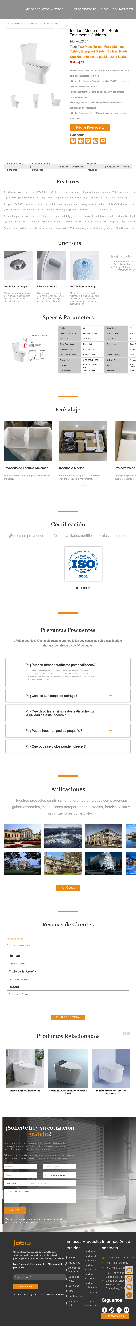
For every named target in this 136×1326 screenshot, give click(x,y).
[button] (81, 485)
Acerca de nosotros (74, 1269)
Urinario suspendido (91, 1303)
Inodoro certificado (91, 1285)
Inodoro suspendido (91, 1267)
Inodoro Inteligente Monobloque (25, 1090)
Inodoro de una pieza (91, 1258)
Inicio (71, 1257)
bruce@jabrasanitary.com (121, 1257)
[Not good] (11, 939)
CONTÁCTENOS (123, 9)
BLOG (104, 9)
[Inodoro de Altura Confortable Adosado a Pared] (67, 1068)
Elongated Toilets (93, 51)
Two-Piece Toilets (90, 47)
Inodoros (90, 1251)
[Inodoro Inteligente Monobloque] (25, 1068)
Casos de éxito (74, 1278)
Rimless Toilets (117, 51)
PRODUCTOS (41, 9)
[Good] (18, 939)
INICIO (29, 9)
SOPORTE (89, 9)
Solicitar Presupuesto (89, 127)
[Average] (15, 939)
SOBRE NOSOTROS (61, 18)
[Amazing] (21, 939)
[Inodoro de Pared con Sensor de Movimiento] (111, 1068)
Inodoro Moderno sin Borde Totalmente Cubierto (35, 23)
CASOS (78, 9)
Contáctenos (75, 1296)
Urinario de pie (91, 1294)
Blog (71, 1291)
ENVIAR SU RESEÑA (68, 1017)
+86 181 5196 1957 (117, 1262)
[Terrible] (8, 939)
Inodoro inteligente (91, 1276)
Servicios (73, 1285)
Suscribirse (26, 1286)
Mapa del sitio (73, 1303)
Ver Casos (68, 887)
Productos (74, 1262)
